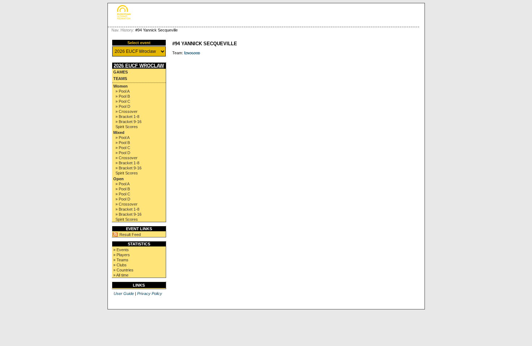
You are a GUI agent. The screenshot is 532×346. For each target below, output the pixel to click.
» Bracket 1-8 (127, 116)
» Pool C (122, 101)
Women (120, 86)
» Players (121, 255)
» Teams (120, 260)
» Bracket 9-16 (128, 121)
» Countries (123, 270)
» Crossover (126, 111)
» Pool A (122, 91)
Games (120, 72)
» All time (120, 275)
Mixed (118, 132)
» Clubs (120, 265)
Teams (120, 78)
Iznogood (192, 53)
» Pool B (122, 96)
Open (118, 179)
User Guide (124, 293)
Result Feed (130, 234)
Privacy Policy (149, 293)
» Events (121, 250)
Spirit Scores (126, 127)
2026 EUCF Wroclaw (139, 65)
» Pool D (122, 106)
